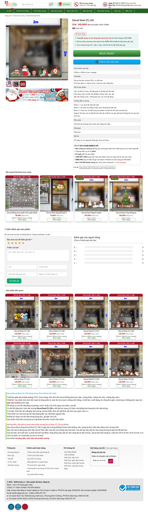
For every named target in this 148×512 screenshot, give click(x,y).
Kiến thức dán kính (71, 457)
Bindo (66, 424)
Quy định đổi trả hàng (35, 474)
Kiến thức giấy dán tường (73, 460)
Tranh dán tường (40, 11)
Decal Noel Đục (110, 167)
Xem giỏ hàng (111, 448)
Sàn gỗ (10, 459)
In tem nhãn (12, 462)
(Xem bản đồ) (131, 3)
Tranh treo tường (22, 11)
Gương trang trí (13, 452)
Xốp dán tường (13, 465)
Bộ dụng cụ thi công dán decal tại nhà (96, 38)
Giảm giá (117, 11)
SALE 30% (25, 506)
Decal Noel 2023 (85, 167)
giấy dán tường (13, 403)
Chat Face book (18, 506)
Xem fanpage (121, 162)
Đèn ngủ (11, 455)
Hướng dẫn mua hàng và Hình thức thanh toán (43, 469)
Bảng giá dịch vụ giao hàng (37, 462)
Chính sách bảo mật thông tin (38, 452)
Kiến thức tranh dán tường (74, 463)
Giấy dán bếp (87, 11)
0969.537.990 (85, 5)
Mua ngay (22, 220)
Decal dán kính (72, 11)
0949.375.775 (40, 493)
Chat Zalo (11, 507)
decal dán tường (26, 397)
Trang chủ (8, 16)
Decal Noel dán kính (33, 16)
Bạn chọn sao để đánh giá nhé (19, 240)
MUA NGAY (106, 53)
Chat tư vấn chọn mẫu (107, 62)
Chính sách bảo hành (35, 455)
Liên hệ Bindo (69, 455)
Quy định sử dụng (34, 459)
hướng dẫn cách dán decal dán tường (32, 438)
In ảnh (9, 11)
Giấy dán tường (56, 11)
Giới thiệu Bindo (70, 452)
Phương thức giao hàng (36, 465)
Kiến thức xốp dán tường (73, 466)
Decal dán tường (103, 11)
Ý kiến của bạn (13, 247)
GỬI (110, 461)
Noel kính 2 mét (97, 167)
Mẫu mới (128, 11)
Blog (66, 469)
